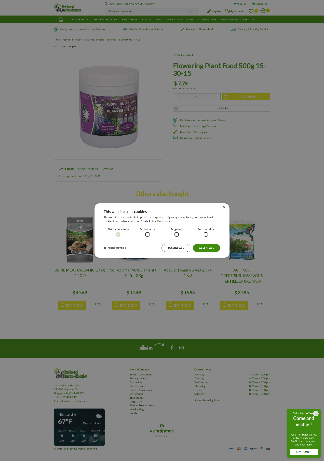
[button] (115, 248)
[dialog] (162, 230)
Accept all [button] (206, 247)
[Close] (316, 413)
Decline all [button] (176, 247)
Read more (163, 221)
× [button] (224, 207)
